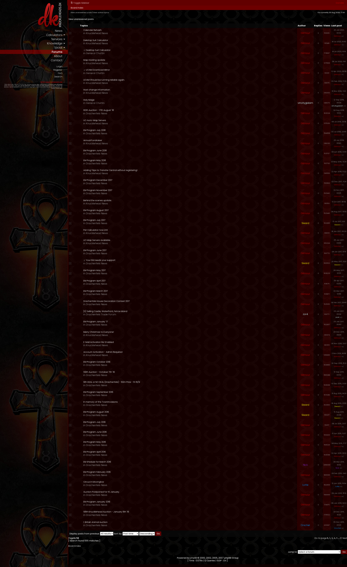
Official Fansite (19, 84)
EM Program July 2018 (94, 130)
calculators (54, 35)
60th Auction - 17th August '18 (98, 110)
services (56, 39)
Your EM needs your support (100, 260)
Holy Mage (88, 99)
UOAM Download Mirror (98, 69)
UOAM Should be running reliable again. (104, 79)
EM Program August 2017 (96, 210)
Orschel (305, 525)
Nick (305, 465)
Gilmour (305, 33)
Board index (77, 7)
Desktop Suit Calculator (98, 50)
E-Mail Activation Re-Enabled (98, 342)
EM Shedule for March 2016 (97, 461)
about (58, 56)
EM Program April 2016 (94, 451)
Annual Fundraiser (92, 140)
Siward (305, 223)
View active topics (101, 12)
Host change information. (96, 89)
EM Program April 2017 (94, 280)
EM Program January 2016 (96, 501)
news (58, 31)
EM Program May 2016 (94, 442)
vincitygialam (305, 103)
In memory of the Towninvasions (100, 401)
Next (345, 538)
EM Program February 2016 (97, 472)
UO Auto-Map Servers (94, 120)
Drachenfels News (96, 113)
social (58, 48)
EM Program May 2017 (94, 270)
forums (57, 52)
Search (58, 76)
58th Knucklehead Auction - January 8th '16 (106, 511)
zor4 (305, 314)
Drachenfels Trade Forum (101, 314)
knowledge (54, 43)
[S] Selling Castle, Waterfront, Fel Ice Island (105, 311)
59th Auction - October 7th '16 (99, 372)
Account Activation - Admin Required (102, 352)
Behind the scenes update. (97, 200)
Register (57, 69)
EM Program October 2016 (96, 361)
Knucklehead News (97, 33)
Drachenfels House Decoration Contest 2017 (106, 301)
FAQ (60, 73)
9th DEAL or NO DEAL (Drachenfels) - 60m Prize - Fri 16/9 (111, 382)
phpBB (193, 557)
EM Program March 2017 (95, 291)
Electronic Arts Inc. (14, 85)
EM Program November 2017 (97, 190)
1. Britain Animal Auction (95, 522)
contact (56, 60)
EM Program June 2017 (95, 250)
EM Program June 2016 (95, 432)
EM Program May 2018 (94, 160)
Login (59, 66)
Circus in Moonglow (93, 481)
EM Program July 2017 (94, 220)
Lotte (305, 485)
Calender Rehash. (92, 30)
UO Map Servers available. (97, 240)
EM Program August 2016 (96, 411)
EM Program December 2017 (97, 180)
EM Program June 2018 (95, 150)
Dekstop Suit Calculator (95, 40)
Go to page (320, 538)
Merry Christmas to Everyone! (98, 332)
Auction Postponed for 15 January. (101, 491)
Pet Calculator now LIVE (95, 230)
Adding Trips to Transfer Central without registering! (110, 170)
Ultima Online (31, 84)
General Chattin (95, 53)
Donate (340, 2)
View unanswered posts (81, 12)
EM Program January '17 (95, 321)
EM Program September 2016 (98, 392)
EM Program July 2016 (94, 422)
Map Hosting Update (94, 60)
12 (341, 538)
